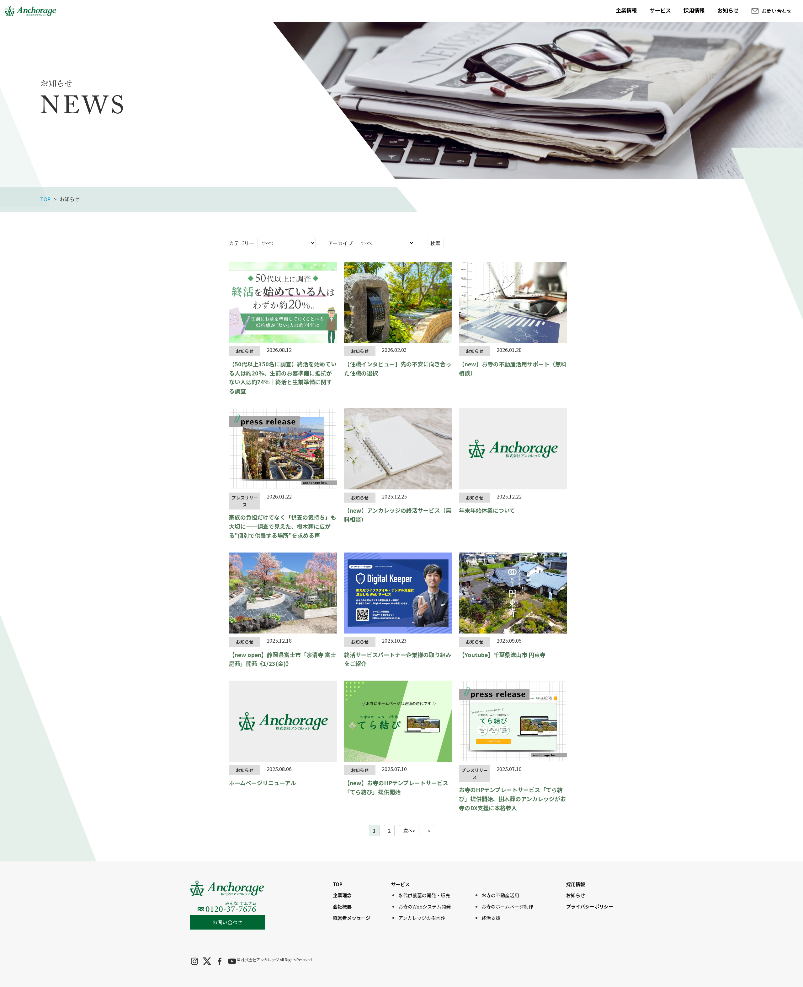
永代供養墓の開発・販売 (424, 895)
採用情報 (694, 10)
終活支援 (490, 917)
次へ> (409, 830)
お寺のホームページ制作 (507, 906)
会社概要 (342, 906)
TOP (45, 199)
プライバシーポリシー (589, 906)
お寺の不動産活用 (500, 895)
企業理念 (342, 895)
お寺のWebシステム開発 (424, 906)
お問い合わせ (227, 922)
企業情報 (626, 10)
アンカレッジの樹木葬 (421, 917)
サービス (660, 10)
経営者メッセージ (351, 917)
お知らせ (728, 10)
